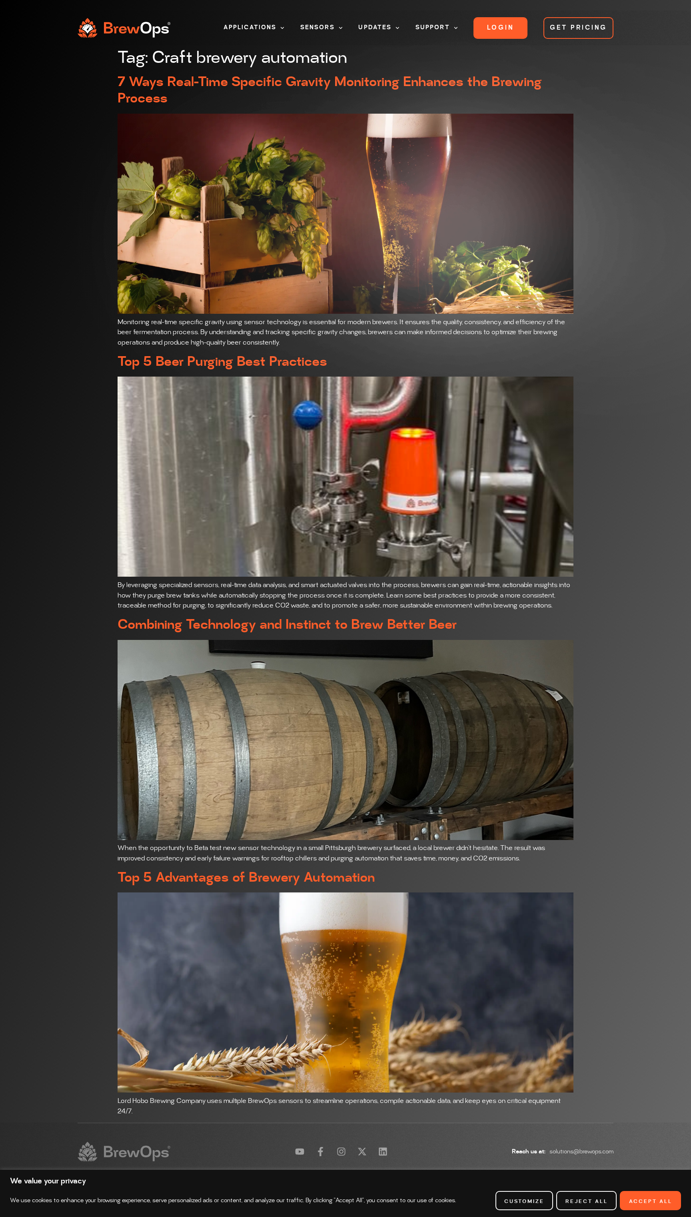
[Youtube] (299, 1151)
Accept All (650, 1201)
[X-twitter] (362, 1151)
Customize (524, 1201)
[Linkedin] (382, 1151)
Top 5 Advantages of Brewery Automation (246, 877)
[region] (345, 1193)
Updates (374, 27)
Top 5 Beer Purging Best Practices (222, 361)
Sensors (317, 27)
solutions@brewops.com (581, 1152)
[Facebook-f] (320, 1151)
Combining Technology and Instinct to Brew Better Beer (287, 624)
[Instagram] (341, 1151)
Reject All (586, 1201)
